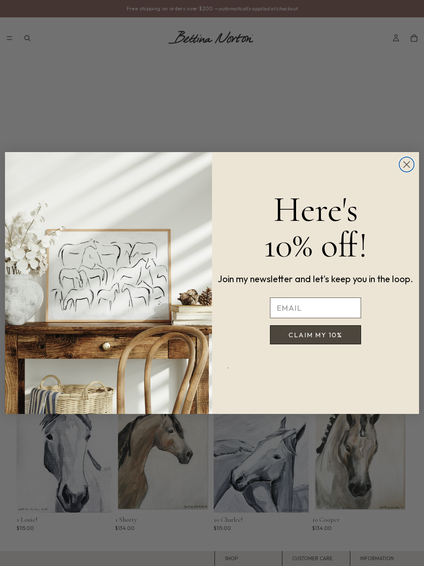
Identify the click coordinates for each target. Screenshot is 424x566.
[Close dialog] (406, 164)
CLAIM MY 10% (315, 335)
